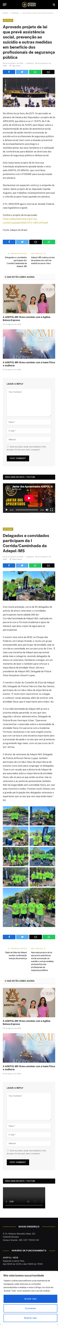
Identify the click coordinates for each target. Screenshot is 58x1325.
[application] (29, 498)
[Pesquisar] (53, 4)
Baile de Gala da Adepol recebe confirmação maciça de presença (16, 955)
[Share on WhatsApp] (35, 72)
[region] (29, 1298)
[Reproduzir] (6, 509)
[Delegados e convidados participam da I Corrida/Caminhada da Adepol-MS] (29, 586)
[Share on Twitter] (22, 72)
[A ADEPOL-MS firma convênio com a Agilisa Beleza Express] (29, 298)
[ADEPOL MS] (29, 4)
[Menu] (4, 4)
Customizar (30, 1308)
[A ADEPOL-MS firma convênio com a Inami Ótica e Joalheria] (29, 344)
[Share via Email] (48, 72)
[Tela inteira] (51, 509)
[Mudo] (47, 509)
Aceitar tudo (30, 1299)
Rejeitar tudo (30, 1318)
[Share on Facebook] (9, 72)
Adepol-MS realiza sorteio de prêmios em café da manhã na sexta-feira (43, 260)
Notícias (8, 20)
